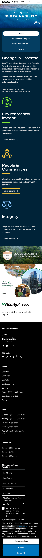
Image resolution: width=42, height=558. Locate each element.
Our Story (5, 372)
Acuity (4, 400)
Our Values (6, 380)
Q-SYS (4, 335)
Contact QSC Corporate (11, 448)
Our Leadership (8, 384)
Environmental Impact (21, 38)
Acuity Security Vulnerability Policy (13, 432)
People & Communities (21, 44)
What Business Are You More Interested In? (13, 499)
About (4, 366)
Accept (21, 547)
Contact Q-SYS (7, 452)
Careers (5, 388)
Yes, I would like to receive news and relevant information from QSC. (15, 512)
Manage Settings (21, 541)
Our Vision (6, 376)
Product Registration (10, 423)
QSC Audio (6, 353)
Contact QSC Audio (9, 456)
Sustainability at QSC (10, 396)
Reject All (21, 553)
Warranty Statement (10, 427)
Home (20, 33)
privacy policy (22, 526)
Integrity (21, 49)
